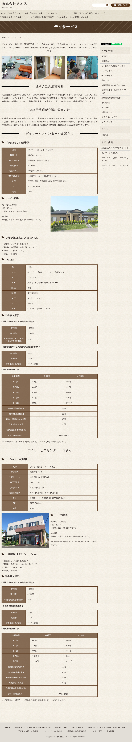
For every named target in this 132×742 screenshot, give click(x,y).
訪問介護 (77, 13)
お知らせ (105, 135)
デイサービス (65, 13)
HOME (4, 13)
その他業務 (60, 17)
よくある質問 (73, 17)
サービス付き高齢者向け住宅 (30, 13)
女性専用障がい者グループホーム (96, 13)
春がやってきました (109, 153)
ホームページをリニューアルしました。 (115, 166)
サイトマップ (106, 122)
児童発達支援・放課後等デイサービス (16, 17)
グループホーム (51, 13)
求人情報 (84, 17)
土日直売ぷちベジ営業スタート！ (115, 148)
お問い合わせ (122, 5)
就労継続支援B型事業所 (44, 17)
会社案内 (12, 13)
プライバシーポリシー (110, 117)
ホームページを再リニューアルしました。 (115, 159)
